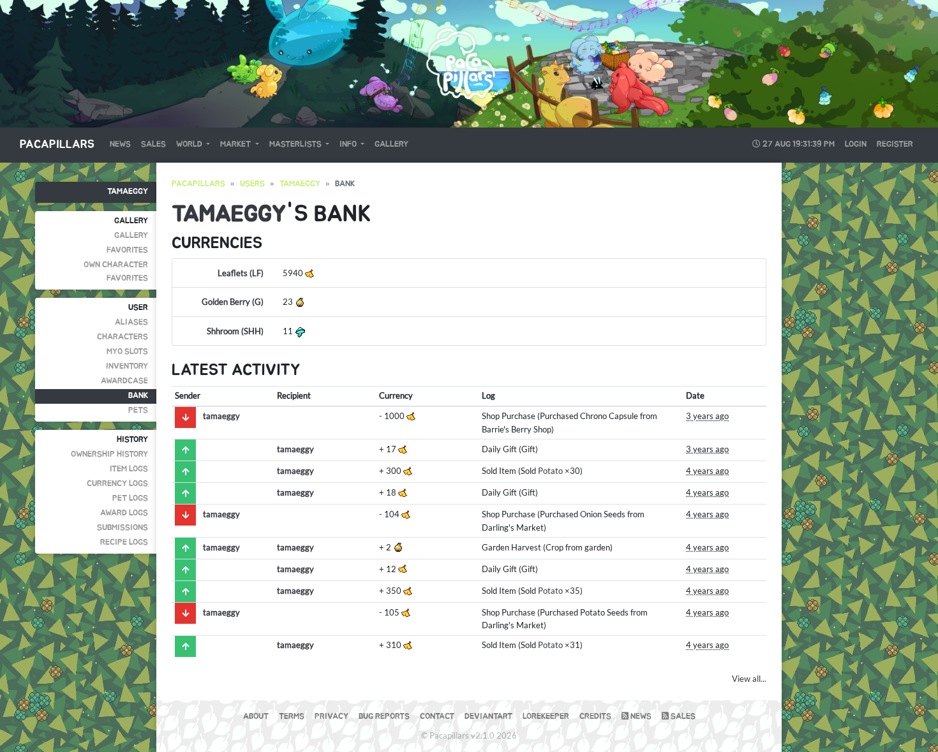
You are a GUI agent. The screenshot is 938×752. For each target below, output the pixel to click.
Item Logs (129, 469)
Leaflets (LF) (241, 273)
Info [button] (349, 144)
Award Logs (124, 513)
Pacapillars (57, 145)
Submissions (122, 528)
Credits (595, 716)
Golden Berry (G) (233, 302)
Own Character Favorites (116, 271)
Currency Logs (117, 484)
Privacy (331, 716)
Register (895, 144)
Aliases (131, 322)
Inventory (127, 366)
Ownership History (109, 454)
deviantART (488, 716)
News (120, 144)
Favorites (127, 250)
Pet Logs (130, 498)
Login (856, 144)
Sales (153, 144)
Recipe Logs (124, 542)
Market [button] (236, 144)
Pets (138, 410)
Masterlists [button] (296, 144)
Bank (138, 396)
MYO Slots (127, 352)
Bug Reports (384, 716)
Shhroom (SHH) (235, 331)
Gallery (391, 144)
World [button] (190, 144)
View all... (749, 679)
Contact (437, 716)
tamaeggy (127, 192)
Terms (291, 716)
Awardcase (124, 381)
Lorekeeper (546, 716)
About (256, 716)
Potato (550, 471)
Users (252, 184)
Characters (122, 337)
